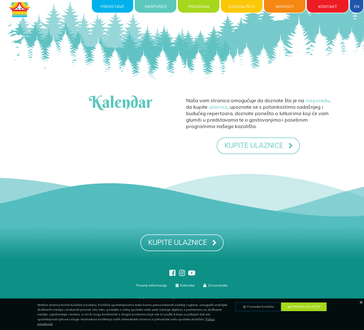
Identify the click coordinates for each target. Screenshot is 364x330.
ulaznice (218, 107)
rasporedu (317, 100)
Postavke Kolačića (260, 306)
